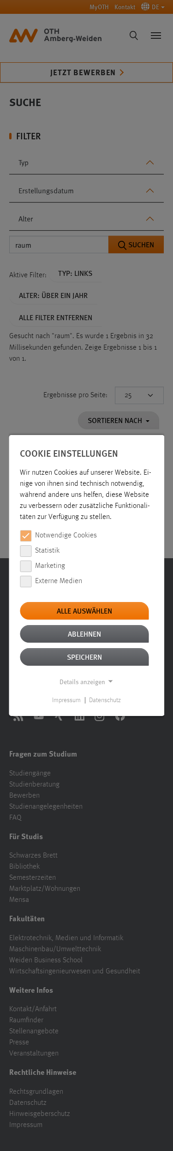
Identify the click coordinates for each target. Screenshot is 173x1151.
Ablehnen (84, 633)
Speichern (84, 656)
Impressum (66, 700)
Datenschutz (105, 700)
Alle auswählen (84, 610)
